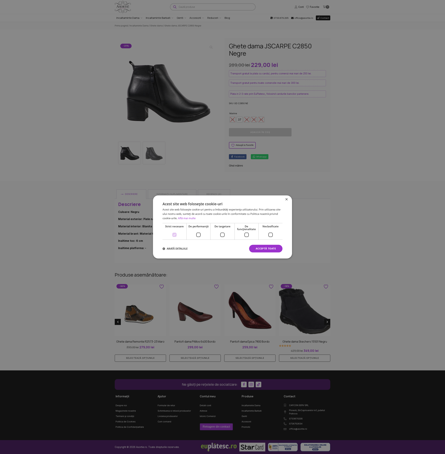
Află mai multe (187, 218)
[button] (175, 248)
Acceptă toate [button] (266, 248)
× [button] (286, 199)
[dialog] (222, 226)
